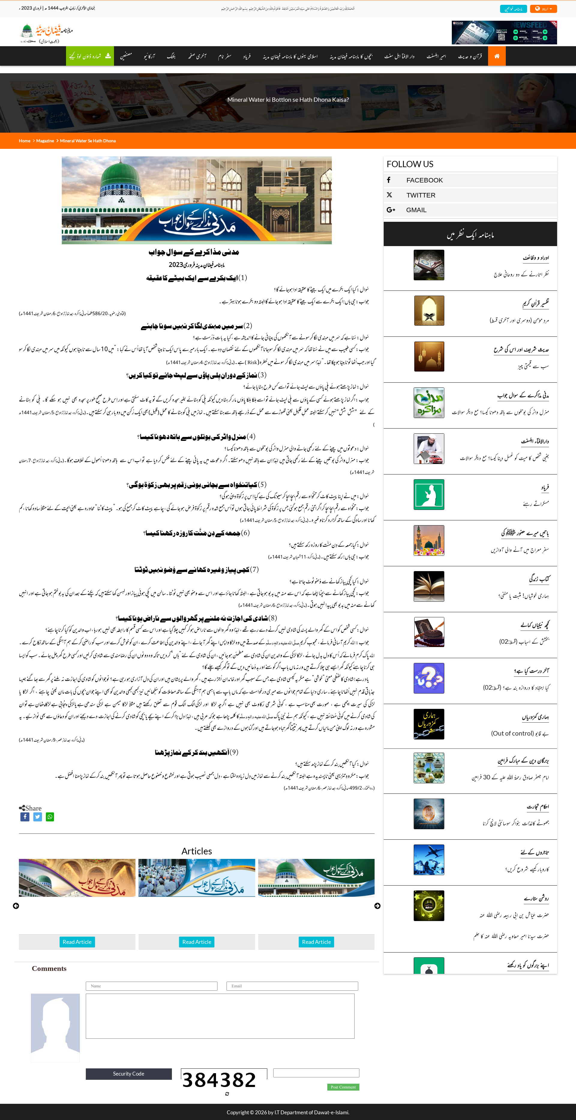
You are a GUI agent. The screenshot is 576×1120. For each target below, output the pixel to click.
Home (24, 140)
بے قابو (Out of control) (520, 733)
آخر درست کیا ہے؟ (531, 670)
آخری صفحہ (197, 55)
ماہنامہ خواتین (513, 8)
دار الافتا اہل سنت (399, 55)
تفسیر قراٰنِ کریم (536, 303)
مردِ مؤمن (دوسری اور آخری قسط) (519, 320)
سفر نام (224, 55)
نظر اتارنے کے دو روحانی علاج (521, 274)
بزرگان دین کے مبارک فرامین (523, 760)
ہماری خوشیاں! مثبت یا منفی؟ (523, 595)
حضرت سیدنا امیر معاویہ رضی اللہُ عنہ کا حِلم (511, 935)
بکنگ (171, 55)
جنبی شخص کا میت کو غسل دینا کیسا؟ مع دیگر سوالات (504, 457)
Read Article (77, 941)
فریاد (247, 55)
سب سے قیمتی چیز (533, 365)
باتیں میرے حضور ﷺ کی (525, 532)
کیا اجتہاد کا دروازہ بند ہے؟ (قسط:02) (516, 687)
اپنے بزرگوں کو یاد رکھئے (528, 964)
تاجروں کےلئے (534, 852)
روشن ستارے (536, 898)
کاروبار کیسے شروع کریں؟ (527, 868)
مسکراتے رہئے (536, 503)
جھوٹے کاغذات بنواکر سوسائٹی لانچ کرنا (516, 822)
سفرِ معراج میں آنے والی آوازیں (520, 549)
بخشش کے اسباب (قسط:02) (524, 641)
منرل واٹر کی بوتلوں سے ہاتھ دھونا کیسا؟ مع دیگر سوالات (500, 411)
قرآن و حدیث (470, 55)
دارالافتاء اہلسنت (535, 440)
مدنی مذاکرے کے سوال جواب (523, 395)
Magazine (45, 140)
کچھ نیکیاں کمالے (534, 624)
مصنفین (126, 55)
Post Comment (343, 1087)
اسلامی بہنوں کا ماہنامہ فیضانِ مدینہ (290, 55)
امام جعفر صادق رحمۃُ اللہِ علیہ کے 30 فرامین (510, 777)
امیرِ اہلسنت (436, 55)
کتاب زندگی (539, 578)
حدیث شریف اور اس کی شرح (521, 349)
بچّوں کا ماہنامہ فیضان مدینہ (351, 55)
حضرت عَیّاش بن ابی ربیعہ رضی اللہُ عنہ (514, 914)
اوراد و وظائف (536, 257)
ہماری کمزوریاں (535, 716)
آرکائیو (149, 55)
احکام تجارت (538, 806)
